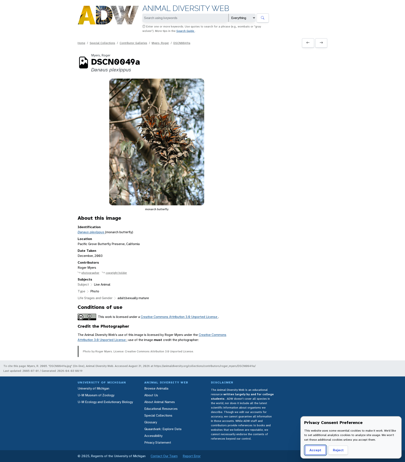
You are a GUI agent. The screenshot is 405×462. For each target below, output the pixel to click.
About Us (151, 395)
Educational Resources (161, 408)
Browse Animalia (156, 388)
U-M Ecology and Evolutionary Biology (105, 402)
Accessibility (153, 435)
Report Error (192, 456)
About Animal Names (159, 402)
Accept (315, 450)
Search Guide (185, 31)
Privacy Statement (157, 442)
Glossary (150, 422)
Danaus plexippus (91, 232)
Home (81, 43)
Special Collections (102, 43)
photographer (90, 273)
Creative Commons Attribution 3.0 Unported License (179, 317)
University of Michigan (93, 388)
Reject (338, 450)
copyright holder (116, 273)
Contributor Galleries (133, 43)
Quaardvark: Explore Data (162, 429)
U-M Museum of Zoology (96, 395)
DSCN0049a (181, 43)
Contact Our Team (164, 456)
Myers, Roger (160, 43)
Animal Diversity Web (185, 8)
